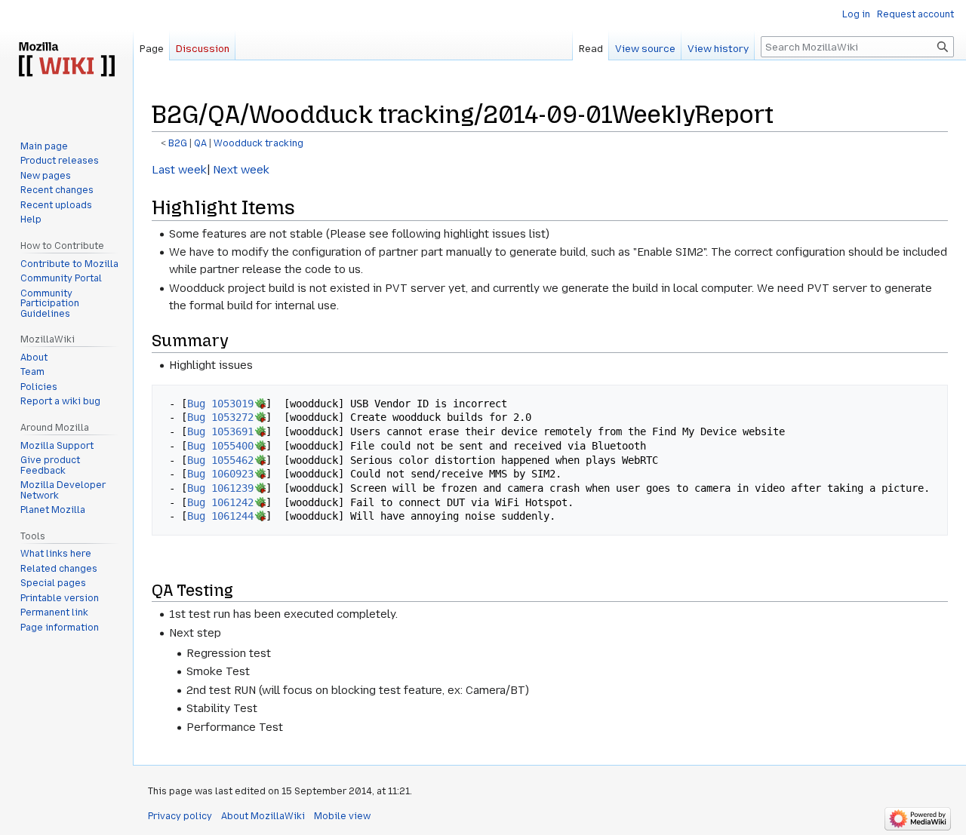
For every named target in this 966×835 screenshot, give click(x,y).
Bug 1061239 (220, 488)
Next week (239, 170)
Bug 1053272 (220, 417)
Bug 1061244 (220, 516)
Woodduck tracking (258, 143)
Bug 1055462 (220, 460)
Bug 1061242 (220, 502)
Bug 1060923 (220, 474)
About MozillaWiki (263, 816)
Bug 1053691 (220, 431)
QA (200, 143)
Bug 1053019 (220, 404)
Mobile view (342, 816)
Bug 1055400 (220, 446)
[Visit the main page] (66, 60)
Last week (179, 170)
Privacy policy (180, 816)
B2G (177, 143)
